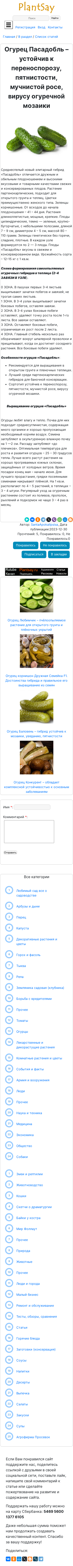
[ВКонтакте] (32, 519)
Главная (9, 37)
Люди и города (28, 1284)
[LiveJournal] (35, 1559)
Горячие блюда (28, 1338)
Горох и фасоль (28, 955)
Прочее (22, 1010)
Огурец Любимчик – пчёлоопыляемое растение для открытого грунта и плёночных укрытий (37, 625)
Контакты (55, 27)
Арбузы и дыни (28, 906)
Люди (20, 1091)
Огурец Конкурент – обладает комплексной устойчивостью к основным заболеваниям (36, 787)
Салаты (22, 1404)
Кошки (21, 1196)
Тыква (21, 966)
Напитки (22, 1371)
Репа (20, 977)
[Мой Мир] (65, 519)
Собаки (22, 1157)
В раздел (24, 37)
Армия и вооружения (32, 1080)
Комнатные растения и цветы (39, 1058)
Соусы (21, 1360)
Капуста (22, 928)
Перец (21, 917)
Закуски (22, 1415)
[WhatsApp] (59, 519)
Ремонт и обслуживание (35, 1305)
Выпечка (22, 1393)
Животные (24, 1262)
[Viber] (54, 519)
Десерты (23, 1382)
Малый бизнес (27, 1295)
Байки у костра (28, 1218)
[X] (48, 519)
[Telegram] (43, 519)
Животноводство (29, 1185)
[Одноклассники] (37, 519)
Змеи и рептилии (29, 1174)
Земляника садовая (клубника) (40, 988)
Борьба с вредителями (34, 999)
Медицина (24, 1124)
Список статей (46, 37)
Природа (23, 1251)
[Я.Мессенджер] (27, 519)
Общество (24, 1146)
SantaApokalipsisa (44, 524)
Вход (41, 27)
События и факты (30, 1069)
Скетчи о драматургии (34, 1207)
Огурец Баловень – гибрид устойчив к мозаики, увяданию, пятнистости (36, 733)
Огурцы (22, 1031)
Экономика (25, 1135)
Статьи (21, 1327)
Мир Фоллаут (26, 1229)
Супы (20, 1426)
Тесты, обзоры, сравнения (36, 1316)
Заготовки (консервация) (36, 1349)
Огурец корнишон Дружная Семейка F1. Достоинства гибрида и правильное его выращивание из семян (36, 680)
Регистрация (25, 27)
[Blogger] (70, 519)
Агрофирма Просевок (33, 1437)
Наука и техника (29, 1113)
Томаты (22, 1021)
